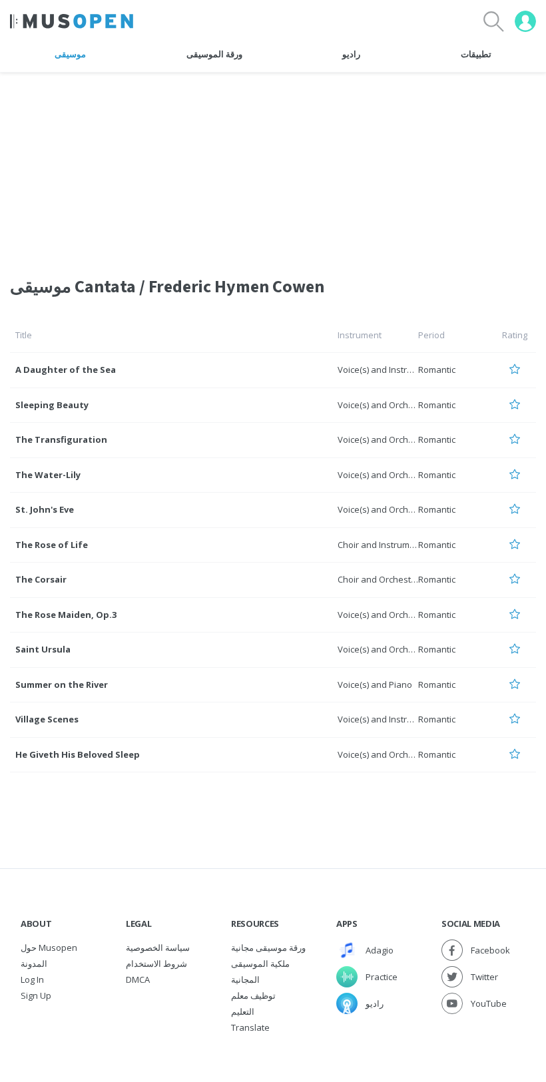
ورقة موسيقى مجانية (268, 947)
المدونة (34, 963)
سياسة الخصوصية (158, 947)
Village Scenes (47, 719)
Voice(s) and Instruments (387, 370)
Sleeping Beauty (52, 405)
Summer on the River (61, 684)
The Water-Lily (48, 475)
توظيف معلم (253, 995)
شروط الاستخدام (156, 963)
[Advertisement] (273, 166)
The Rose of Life (51, 545)
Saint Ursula (43, 649)
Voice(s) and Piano (375, 684)
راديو (351, 54)
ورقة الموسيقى (214, 54)
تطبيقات (476, 54)
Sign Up (36, 995)
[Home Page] (71, 21)
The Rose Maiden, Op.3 (66, 615)
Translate (250, 1027)
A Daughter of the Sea (65, 370)
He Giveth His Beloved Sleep (77, 754)
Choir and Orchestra (378, 579)
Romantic (436, 370)
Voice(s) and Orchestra (383, 405)
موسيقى (70, 54)
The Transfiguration (61, 439)
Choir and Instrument (380, 545)
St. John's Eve (44, 509)
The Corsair (41, 579)
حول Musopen (49, 947)
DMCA (138, 979)
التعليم (242, 1011)
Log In (32, 979)
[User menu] (525, 21)
